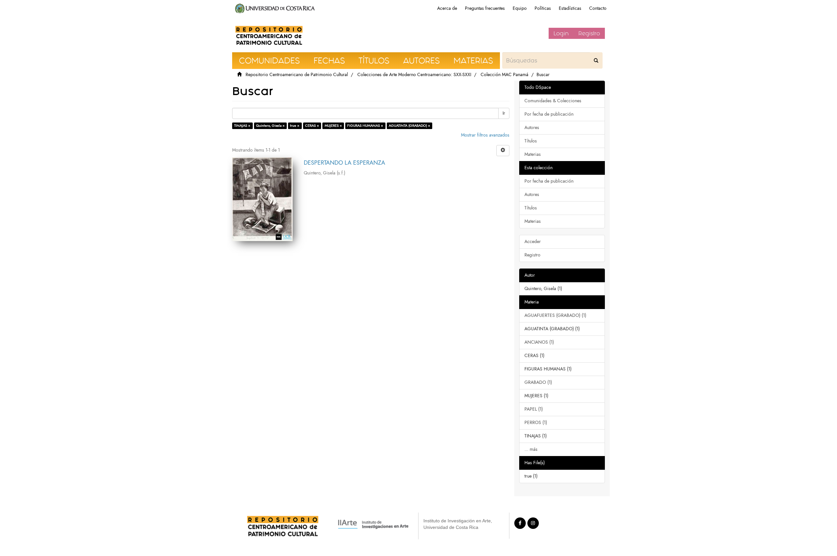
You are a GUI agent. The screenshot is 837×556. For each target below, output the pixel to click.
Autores (531, 127)
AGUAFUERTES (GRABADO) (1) (555, 315)
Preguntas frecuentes (485, 8)
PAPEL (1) (533, 409)
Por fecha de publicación (548, 114)
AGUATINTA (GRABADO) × (409, 125)
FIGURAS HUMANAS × (365, 125)
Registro (589, 33)
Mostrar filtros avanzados (485, 135)
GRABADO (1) (538, 382)
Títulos (530, 141)
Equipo (520, 8)
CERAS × (312, 125)
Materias (532, 154)
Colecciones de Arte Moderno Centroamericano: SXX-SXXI (414, 75)
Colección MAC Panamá (504, 75)
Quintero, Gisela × (270, 125)
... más (531, 449)
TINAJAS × (242, 125)
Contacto (597, 8)
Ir (504, 113)
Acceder (532, 241)
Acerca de (447, 8)
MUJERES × (333, 125)
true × (294, 125)
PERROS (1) (535, 422)
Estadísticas (570, 8)
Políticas (543, 8)
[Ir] (596, 60)
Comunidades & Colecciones (552, 101)
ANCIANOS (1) (539, 342)
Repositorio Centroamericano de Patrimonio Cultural (297, 75)
